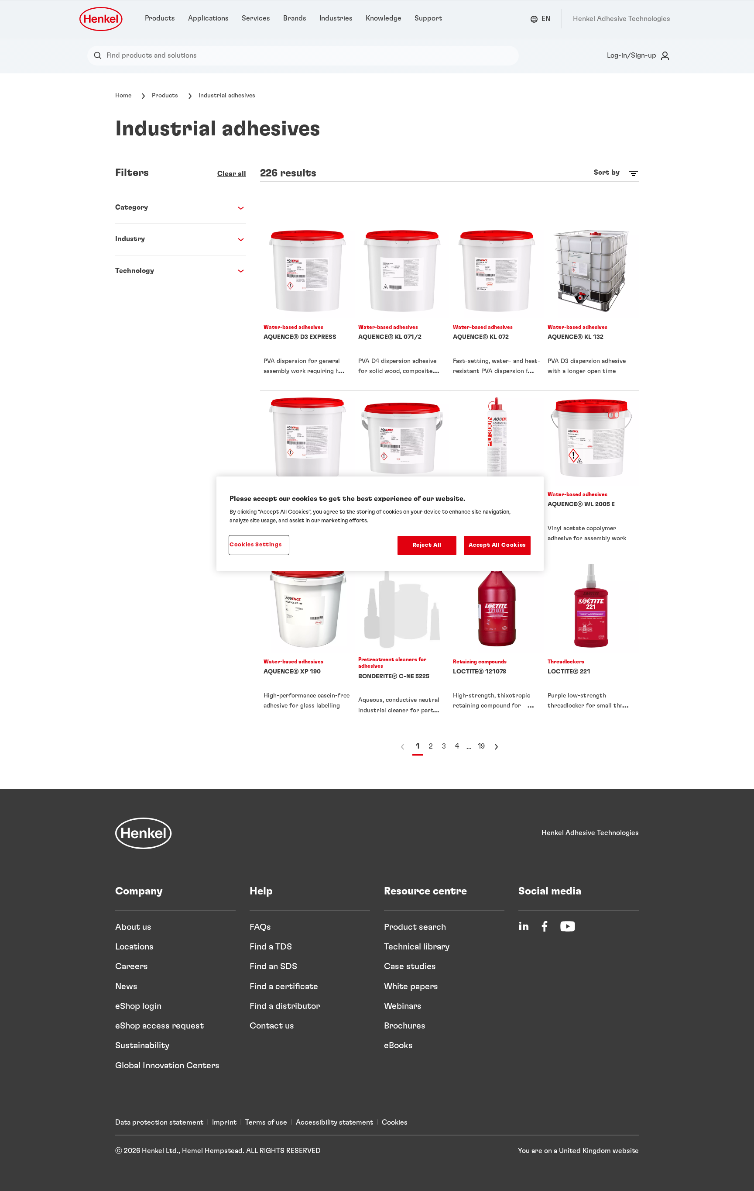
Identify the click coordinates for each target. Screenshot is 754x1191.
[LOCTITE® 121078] (496, 643)
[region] (380, 523)
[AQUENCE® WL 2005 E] (591, 474)
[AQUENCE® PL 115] (402, 474)
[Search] (99, 56)
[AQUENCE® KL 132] (591, 307)
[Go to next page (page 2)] (496, 747)
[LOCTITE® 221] (591, 643)
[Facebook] (544, 926)
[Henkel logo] (101, 19)
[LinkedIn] (523, 926)
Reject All (427, 545)
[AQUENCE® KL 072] (496, 307)
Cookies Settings (255, 545)
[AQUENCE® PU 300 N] (496, 474)
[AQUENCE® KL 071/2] (402, 307)
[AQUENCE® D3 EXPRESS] (307, 307)
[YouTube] (567, 926)
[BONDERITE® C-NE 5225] (402, 643)
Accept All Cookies (497, 545)
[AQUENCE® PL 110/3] (307, 474)
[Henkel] (143, 833)
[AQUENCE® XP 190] (307, 643)
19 (481, 746)
